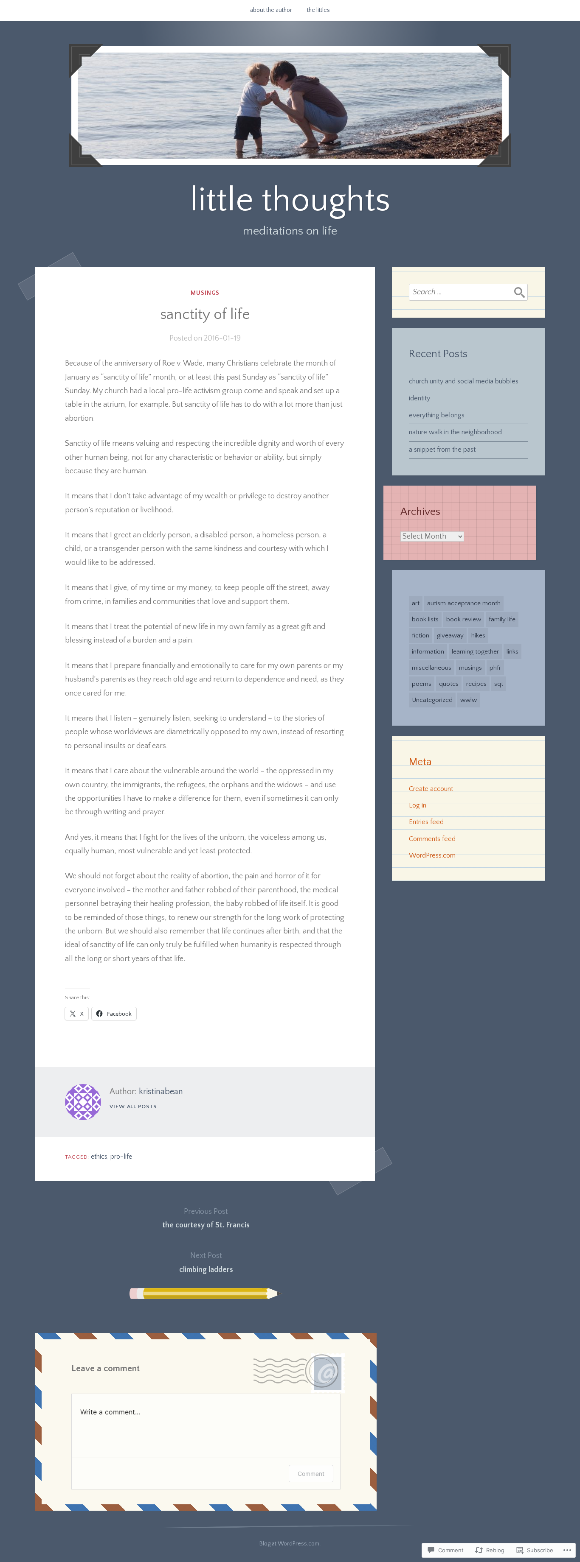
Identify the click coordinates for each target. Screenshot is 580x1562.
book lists (425, 619)
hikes (478, 635)
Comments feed (432, 839)
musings (205, 293)
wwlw (468, 700)
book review (463, 619)
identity (419, 398)
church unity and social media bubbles (463, 381)
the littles (318, 10)
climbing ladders (206, 1263)
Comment (311, 1473)
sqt (498, 683)
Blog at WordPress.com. (290, 1543)
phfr (495, 667)
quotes (449, 683)
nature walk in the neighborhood (455, 432)
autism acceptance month (464, 603)
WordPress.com (432, 855)
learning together (475, 651)
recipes (476, 683)
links (512, 651)
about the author (271, 10)
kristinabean (161, 1091)
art (416, 603)
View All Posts (133, 1106)
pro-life (121, 1156)
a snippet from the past (442, 449)
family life (502, 619)
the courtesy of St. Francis (206, 1218)
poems (421, 683)
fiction (420, 635)
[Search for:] (468, 292)
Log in (417, 805)
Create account (431, 789)
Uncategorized (432, 700)
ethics (99, 1156)
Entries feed (426, 822)
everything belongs (437, 415)
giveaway (450, 635)
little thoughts (290, 200)
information (428, 651)
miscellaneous (431, 667)
